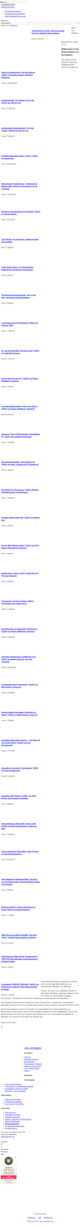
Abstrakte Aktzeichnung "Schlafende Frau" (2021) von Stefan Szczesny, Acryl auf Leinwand (18, 659)
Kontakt (27, 1071)
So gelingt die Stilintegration (14, 1126)
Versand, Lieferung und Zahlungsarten (18, 1119)
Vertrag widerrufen (12, 1124)
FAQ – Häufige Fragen (31, 1068)
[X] (1, 1144)
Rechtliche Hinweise (31, 1059)
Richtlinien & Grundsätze (13, 1102)
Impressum (31, 1217)
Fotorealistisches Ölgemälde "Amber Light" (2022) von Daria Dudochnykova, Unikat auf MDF (19, 826)
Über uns (27, 1057)
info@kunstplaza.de (8, 1137)
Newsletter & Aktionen (13, 1115)
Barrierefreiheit (29, 1062)
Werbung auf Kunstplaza (32, 1066)
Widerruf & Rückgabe (12, 1122)
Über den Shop (10, 1112)
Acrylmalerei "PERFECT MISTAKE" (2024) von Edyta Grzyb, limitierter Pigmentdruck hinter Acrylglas (20, 986)
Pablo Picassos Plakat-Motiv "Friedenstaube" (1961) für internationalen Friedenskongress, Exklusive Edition (19, 959)
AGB (39, 1217)
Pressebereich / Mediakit (33, 1064)
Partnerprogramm (11, 1128)
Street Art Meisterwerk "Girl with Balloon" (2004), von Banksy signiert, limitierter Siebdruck (18, 75)
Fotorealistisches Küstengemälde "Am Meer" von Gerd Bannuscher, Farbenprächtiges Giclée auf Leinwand (20, 881)
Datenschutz (48, 1217)
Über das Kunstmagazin (13, 1084)
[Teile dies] (1, 1027)
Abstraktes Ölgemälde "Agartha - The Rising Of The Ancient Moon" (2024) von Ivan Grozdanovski (20, 742)
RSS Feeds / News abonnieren (15, 1091)
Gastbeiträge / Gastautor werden (16, 1089)
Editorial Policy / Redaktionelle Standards (19, 1086)
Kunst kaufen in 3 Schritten (14, 1104)
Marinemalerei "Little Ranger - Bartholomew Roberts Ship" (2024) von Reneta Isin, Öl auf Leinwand (19, 186)
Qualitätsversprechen (12, 1117)
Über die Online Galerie (13, 1099)
